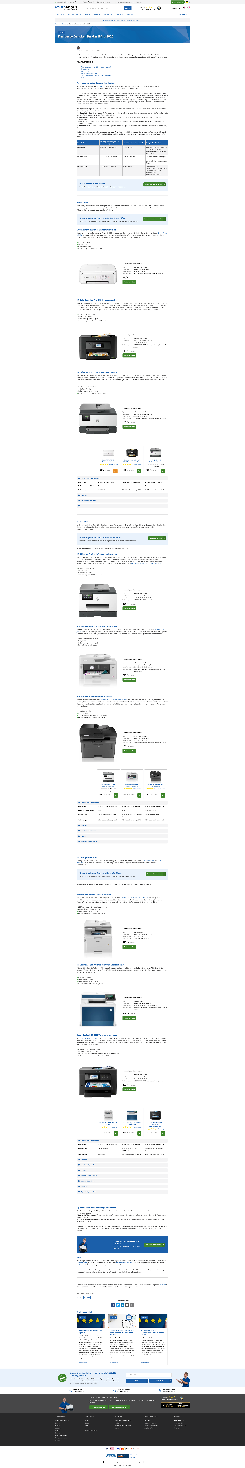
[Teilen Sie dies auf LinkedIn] (122, 1305)
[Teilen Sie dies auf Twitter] (118, 1305)
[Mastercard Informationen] (122, 1448)
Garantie (57, 1433)
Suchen (127, 8)
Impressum (98, 1462)
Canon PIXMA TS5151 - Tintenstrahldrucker (108, 461)
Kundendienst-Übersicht (62, 1420)
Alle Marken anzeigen (91, 1430)
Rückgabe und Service (61, 1438)
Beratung (64, 24)
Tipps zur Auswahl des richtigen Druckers (96, 75)
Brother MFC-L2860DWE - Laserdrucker (155, 785)
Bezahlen (57, 1425)
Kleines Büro (85, 71)
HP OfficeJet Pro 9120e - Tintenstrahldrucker (156, 461)
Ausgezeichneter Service (151, 1425)
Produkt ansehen (129, 282)
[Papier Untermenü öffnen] (100, 14)
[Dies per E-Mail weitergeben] (127, 1305)
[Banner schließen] (188, 20)
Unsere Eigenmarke (150, 1423)
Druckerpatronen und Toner (123, 1425)
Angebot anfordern (150, 1428)
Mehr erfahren (83, 1362)
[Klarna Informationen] (112, 1448)
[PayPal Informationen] (107, 1448)
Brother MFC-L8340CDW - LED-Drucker (108, 1123)
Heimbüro (85, 69)
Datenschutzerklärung (111, 1462)
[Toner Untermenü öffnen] (90, 14)
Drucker (117, 1423)
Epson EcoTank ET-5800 (88, 1038)
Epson (86, 1425)
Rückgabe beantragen (61, 1435)
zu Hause (100, 86)
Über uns (147, 1420)
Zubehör (117, 1428)
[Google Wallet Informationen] (133, 1448)
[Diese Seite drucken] (132, 1305)
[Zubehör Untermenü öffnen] (123, 14)
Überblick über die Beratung (123, 1420)
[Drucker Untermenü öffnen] (63, 14)
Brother (87, 1420)
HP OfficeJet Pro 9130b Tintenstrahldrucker (146, 563)
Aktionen (57, 1440)
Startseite (57, 24)
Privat (136, 1380)
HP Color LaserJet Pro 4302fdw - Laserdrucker (132, 1123)
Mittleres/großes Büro (89, 73)
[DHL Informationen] (138, 1448)
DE (189, 2)
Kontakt (57, 1430)
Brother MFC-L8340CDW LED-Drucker (135, 898)
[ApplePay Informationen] (127, 1448)
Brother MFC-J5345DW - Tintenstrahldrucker (132, 785)
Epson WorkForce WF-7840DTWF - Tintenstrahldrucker (155, 1124)
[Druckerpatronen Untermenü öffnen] (80, 14)
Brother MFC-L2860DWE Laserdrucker (113, 700)
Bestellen (57, 1423)
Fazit (83, 77)
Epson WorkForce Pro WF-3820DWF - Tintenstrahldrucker (132, 461)
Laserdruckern (149, 861)
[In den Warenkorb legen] (139, 471)
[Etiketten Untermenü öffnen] (111, 14)
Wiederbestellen (178, 2)
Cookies (147, 1462)
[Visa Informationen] (117, 1448)
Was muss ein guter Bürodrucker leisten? (96, 67)
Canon (87, 1423)
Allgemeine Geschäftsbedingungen (132, 1462)
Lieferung (57, 1428)
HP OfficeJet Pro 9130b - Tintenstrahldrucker (108, 785)
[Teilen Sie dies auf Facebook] (113, 1305)
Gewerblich (159, 1380)
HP (86, 1428)
